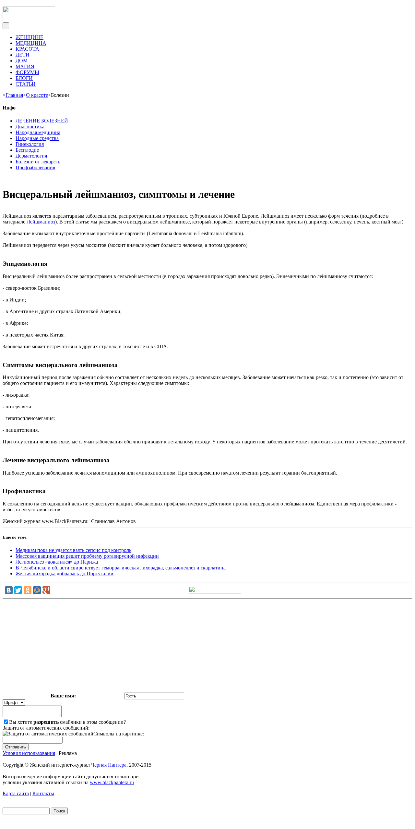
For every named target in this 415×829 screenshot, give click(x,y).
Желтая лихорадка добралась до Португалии (64, 573)
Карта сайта (16, 793)
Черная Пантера (108, 765)
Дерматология (31, 156)
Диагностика (30, 126)
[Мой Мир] (37, 590)
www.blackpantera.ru (112, 782)
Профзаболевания (35, 167)
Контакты (43, 793)
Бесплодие (27, 150)
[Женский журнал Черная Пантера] (29, 19)
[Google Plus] (46, 590)
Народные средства (37, 138)
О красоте (37, 95)
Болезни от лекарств (38, 161)
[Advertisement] (207, 647)
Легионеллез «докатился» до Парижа (57, 562)
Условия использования (29, 753)
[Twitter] (18, 590)
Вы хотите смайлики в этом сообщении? (67, 722)
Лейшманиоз (41, 221)
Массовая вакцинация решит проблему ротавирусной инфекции (87, 556)
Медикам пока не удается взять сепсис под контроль (73, 550)
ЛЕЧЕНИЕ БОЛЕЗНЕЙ (42, 120)
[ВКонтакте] (9, 590)
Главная (14, 95)
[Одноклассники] (27, 590)
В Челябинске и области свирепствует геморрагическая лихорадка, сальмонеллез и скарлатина (121, 567)
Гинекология (30, 144)
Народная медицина (38, 132)
